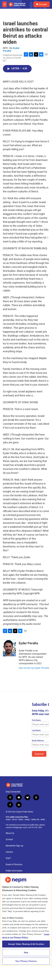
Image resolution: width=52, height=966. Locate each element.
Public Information (14, 871)
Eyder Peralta (28, 643)
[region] (26, 919)
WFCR (14, 820)
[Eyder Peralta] (9, 647)
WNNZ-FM (35, 820)
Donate (43, 4)
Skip (26, 952)
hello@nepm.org (19, 827)
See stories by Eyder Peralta (34, 667)
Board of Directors (14, 864)
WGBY (8, 820)
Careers (9, 852)
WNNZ (20, 820)
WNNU (27, 820)
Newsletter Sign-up (14, 846)
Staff (8, 858)
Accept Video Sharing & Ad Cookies (26, 944)
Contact (9, 839)
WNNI (43, 820)
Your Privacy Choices (26, 961)
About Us (10, 833)
